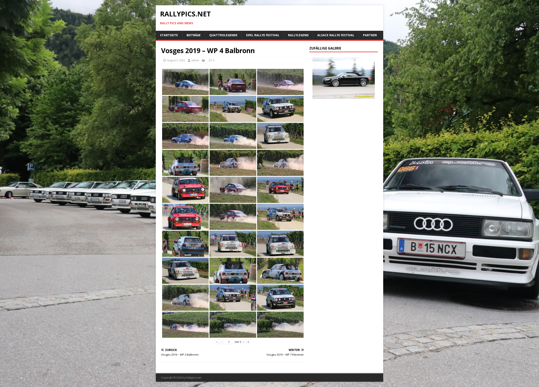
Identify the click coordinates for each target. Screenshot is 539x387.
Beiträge (194, 35)
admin (195, 60)
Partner (370, 35)
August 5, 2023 (176, 60)
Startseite (169, 35)
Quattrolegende (223, 35)
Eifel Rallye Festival (262, 35)
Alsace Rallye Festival (335, 35)
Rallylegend (298, 35)
